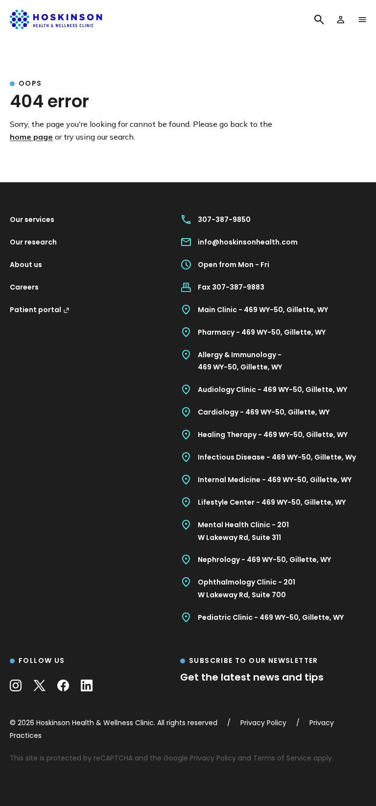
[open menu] (362, 19)
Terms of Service (282, 758)
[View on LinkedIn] (87, 685)
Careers (24, 287)
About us (26, 264)
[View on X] (39, 685)
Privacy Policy (213, 758)
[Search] (319, 19)
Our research (33, 242)
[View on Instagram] (16, 685)
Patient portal (35, 310)
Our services (32, 219)
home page (31, 137)
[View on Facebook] (63, 685)
